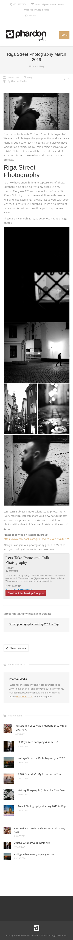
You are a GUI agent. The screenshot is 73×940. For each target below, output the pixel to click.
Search (32, 15)
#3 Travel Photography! (18, 590)
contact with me (24, 696)
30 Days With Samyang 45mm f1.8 (38, 742)
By (17, 81)
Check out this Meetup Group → (26, 593)
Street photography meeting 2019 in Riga (34, 624)
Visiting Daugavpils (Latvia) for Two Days (41, 790)
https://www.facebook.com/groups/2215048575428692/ (36, 539)
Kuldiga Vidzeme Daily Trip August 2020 (41, 758)
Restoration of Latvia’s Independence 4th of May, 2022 (41, 728)
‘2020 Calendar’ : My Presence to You (39, 774)
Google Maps (42, 9)
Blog (41, 66)
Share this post (18, 648)
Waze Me (28, 9)
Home (32, 66)
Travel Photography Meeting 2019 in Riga (42, 806)
